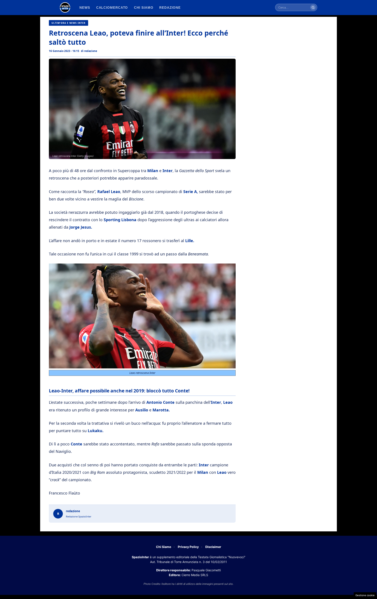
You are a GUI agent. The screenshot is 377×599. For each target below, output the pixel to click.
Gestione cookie (365, 595)
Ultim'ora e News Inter (68, 22)
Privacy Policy (188, 547)
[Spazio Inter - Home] (65, 7)
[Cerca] (313, 7)
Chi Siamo (163, 547)
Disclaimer (213, 547)
